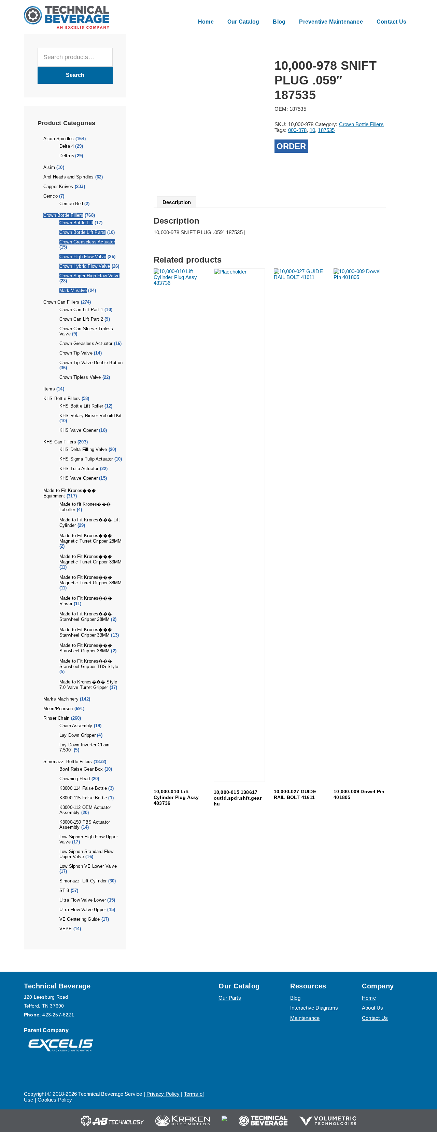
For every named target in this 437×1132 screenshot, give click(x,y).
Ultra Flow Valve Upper (82, 909)
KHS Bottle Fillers (61, 398)
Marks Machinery (61, 699)
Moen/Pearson (58, 708)
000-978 (297, 130)
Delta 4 (66, 146)
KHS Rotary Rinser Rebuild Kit (90, 415)
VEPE (65, 928)
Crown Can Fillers (61, 302)
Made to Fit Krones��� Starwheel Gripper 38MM (85, 648)
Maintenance (305, 1018)
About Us (372, 1008)
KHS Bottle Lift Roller (81, 406)
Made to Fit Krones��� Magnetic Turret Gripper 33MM (90, 559)
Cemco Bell (71, 203)
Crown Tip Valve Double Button (91, 362)
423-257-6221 (58, 1014)
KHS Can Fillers (59, 441)
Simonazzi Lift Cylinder (83, 880)
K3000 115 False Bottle (83, 797)
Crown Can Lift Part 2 (81, 319)
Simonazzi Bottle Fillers (67, 761)
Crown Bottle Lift (76, 222)
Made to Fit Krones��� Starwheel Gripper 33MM (85, 632)
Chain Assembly (76, 725)
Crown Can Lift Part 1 (81, 309)
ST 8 (64, 890)
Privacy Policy (163, 1094)
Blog (295, 998)
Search (75, 75)
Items (49, 388)
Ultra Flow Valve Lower (82, 900)
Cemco (50, 196)
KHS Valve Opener (78, 430)
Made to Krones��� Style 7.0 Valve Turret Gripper (88, 684)
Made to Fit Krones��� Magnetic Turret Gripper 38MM (90, 580)
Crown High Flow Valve (82, 256)
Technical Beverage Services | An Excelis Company (66, 17)
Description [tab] (177, 202)
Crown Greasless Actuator (86, 343)
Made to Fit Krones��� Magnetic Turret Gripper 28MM (90, 538)
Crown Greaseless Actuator (87, 241)
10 (312, 130)
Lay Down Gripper (77, 735)
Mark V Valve (73, 290)
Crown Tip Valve (76, 353)
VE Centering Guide (79, 919)
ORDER (291, 146)
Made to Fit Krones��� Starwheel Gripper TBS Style (88, 663)
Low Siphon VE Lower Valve (88, 866)
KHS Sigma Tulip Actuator (86, 459)
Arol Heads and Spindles (68, 176)
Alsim (49, 167)
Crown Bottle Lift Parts (82, 232)
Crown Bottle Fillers (63, 215)
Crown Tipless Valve (80, 377)
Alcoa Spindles (58, 138)
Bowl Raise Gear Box (81, 769)
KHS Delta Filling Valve (83, 449)
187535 (326, 130)
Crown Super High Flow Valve (89, 275)
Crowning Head (74, 778)
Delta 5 (66, 155)
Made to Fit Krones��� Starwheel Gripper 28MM (85, 616)
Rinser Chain (56, 718)
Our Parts (229, 998)
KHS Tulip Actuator (79, 468)
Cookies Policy (55, 1100)
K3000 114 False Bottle (83, 788)
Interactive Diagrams (314, 1008)
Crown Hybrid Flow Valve (84, 266)
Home (369, 998)
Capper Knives (58, 186)
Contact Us (375, 1018)
